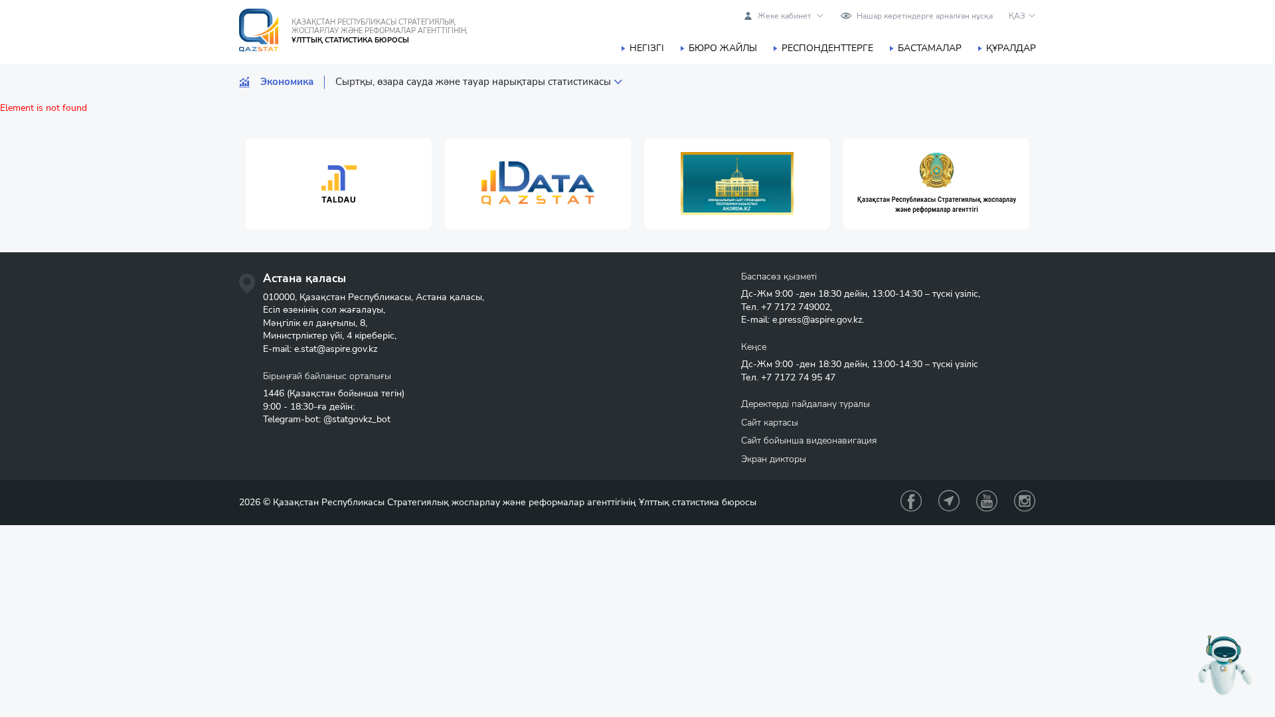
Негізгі (647, 48)
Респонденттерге (827, 48)
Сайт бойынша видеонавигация (809, 440)
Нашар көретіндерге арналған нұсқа (925, 16)
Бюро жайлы (723, 48)
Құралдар (1011, 48)
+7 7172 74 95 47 (798, 377)
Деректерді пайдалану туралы (805, 404)
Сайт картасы (769, 422)
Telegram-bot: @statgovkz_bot (326, 419)
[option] (339, 183)
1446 (273, 393)
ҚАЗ (1017, 16)
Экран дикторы (773, 459)
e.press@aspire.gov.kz (817, 319)
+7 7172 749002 (795, 307)
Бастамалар (930, 48)
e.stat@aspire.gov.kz (335, 349)
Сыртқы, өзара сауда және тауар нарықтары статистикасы (473, 82)
